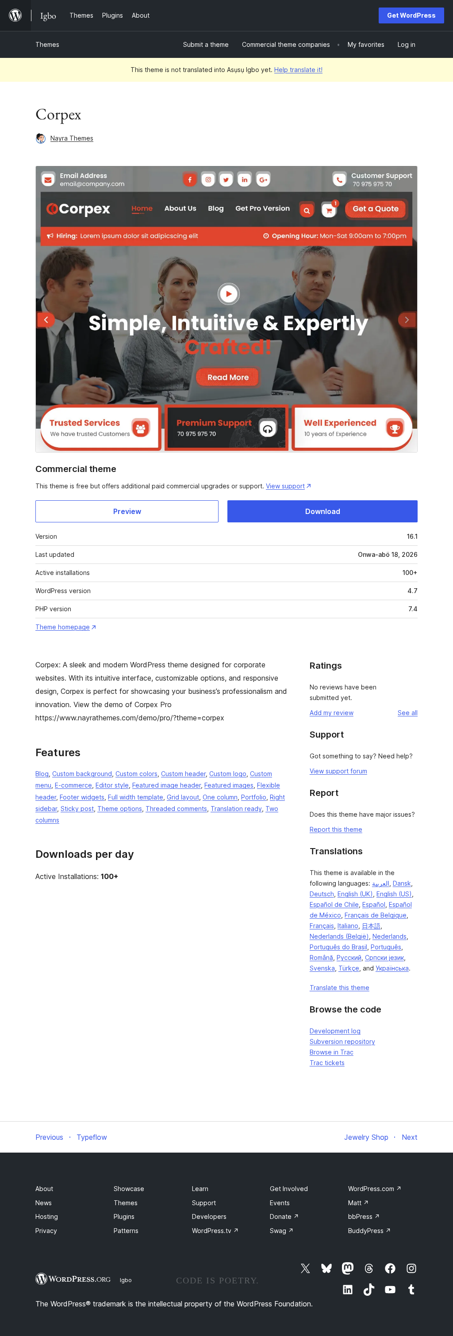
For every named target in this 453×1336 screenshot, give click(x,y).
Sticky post (77, 808)
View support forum (338, 771)
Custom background (82, 773)
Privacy (46, 1230)
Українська (392, 968)
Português (386, 947)
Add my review (331, 712)
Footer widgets (82, 797)
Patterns (126, 1230)
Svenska (322, 968)
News (43, 1203)
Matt (358, 1203)
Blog (42, 773)
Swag (282, 1230)
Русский (349, 957)
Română (321, 957)
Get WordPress (411, 15)
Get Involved (289, 1188)
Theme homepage (62, 627)
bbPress (364, 1216)
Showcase (129, 1188)
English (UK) (355, 894)
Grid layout (183, 797)
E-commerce (73, 785)
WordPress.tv (215, 1230)
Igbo (126, 1279)
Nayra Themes (71, 138)
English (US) (394, 894)
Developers (209, 1216)
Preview (127, 511)
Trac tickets (327, 1062)
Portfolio (253, 797)
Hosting (46, 1216)
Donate (284, 1216)
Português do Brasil (338, 947)
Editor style (112, 785)
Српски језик (384, 957)
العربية (380, 883)
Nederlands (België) (339, 936)
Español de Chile (334, 904)
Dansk (402, 883)
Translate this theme (339, 987)
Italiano (348, 925)
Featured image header (166, 785)
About (44, 1188)
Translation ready (236, 808)
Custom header (183, 773)
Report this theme (336, 829)
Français (322, 925)
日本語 (371, 925)
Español (373, 904)
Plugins (124, 1216)
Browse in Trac (331, 1052)
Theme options (119, 808)
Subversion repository (342, 1041)
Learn (200, 1188)
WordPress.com (375, 1188)
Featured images (228, 785)
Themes (47, 44)
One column (220, 797)
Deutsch (322, 894)
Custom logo (227, 773)
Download (322, 511)
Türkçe (348, 968)
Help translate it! (298, 69)
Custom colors (136, 773)
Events (280, 1203)
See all (408, 712)
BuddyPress (369, 1230)
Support (204, 1203)
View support (285, 486)
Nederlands (389, 936)
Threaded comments (176, 808)
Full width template (135, 797)
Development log (335, 1031)
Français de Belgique (376, 915)
